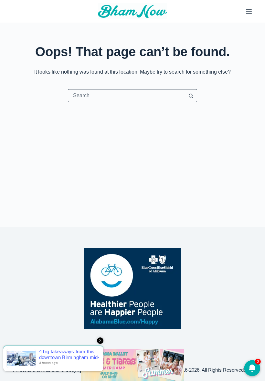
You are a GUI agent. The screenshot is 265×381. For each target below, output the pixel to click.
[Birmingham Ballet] (132, 364)
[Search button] (191, 95)
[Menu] (249, 11)
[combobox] (126, 95)
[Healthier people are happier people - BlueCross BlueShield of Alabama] (132, 288)
